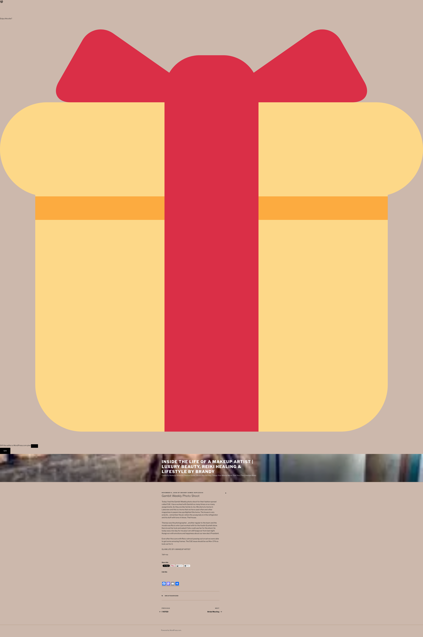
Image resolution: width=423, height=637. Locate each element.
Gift (5, 451)
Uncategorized (172, 596)
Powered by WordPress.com (171, 630)
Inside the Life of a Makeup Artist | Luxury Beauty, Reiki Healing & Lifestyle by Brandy (207, 466)
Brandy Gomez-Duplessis (192, 492)
